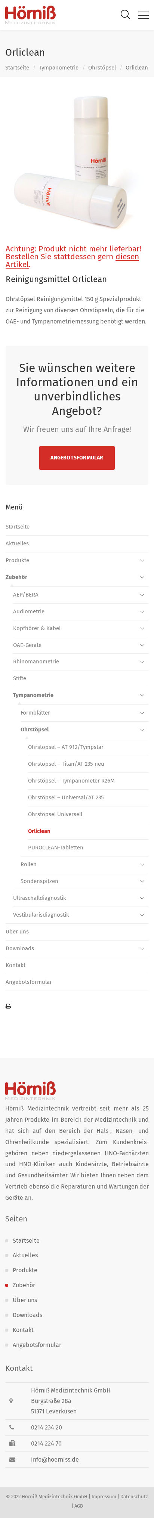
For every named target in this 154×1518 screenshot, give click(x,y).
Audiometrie (28, 611)
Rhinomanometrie (36, 661)
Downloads (20, 948)
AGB (78, 1506)
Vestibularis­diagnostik (41, 914)
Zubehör (16, 577)
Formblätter (35, 712)
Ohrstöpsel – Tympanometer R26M (71, 780)
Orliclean (39, 831)
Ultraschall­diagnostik (39, 898)
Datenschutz (134, 1496)
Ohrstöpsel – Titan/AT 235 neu (66, 763)
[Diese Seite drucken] (77, 1007)
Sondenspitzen (39, 881)
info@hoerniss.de (55, 1459)
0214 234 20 (46, 1427)
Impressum (104, 1496)
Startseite (17, 67)
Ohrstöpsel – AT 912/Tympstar (66, 747)
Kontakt (15, 965)
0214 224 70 (46, 1443)
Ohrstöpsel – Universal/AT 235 (66, 797)
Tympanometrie (58, 67)
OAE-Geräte (27, 645)
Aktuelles (17, 543)
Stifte (19, 678)
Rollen (29, 864)
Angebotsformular (76, 458)
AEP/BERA (25, 594)
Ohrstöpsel (102, 67)
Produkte (17, 560)
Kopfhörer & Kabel (37, 628)
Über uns (17, 931)
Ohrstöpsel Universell (55, 814)
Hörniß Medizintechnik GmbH (54, 1496)
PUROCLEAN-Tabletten (55, 847)
